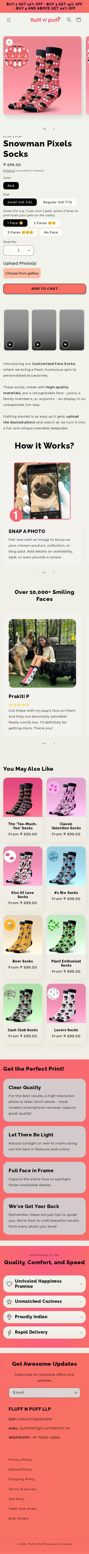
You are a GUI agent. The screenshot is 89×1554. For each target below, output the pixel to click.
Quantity (9, 241)
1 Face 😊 (15, 223)
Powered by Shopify (58, 1544)
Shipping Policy (22, 1479)
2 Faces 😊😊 (45, 223)
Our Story (17, 1499)
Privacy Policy (20, 1460)
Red (11, 186)
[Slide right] (54, 128)
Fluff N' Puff (36, 1544)
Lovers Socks (66, 1030)
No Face (51, 232)
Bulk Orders (19, 1518)
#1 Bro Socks (66, 893)
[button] (8, 20)
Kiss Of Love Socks (22, 895)
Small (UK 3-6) (20, 202)
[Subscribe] (75, 1393)
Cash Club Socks (23, 1030)
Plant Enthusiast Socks (66, 963)
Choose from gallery (21, 273)
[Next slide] (80, 330)
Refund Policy (20, 1469)
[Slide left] (35, 128)
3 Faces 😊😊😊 (20, 232)
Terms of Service (23, 1489)
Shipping (9, 170)
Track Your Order (23, 1509)
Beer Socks (23, 961)
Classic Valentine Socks (66, 826)
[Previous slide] (8, 330)
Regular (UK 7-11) (57, 202)
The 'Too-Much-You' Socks (22, 826)
